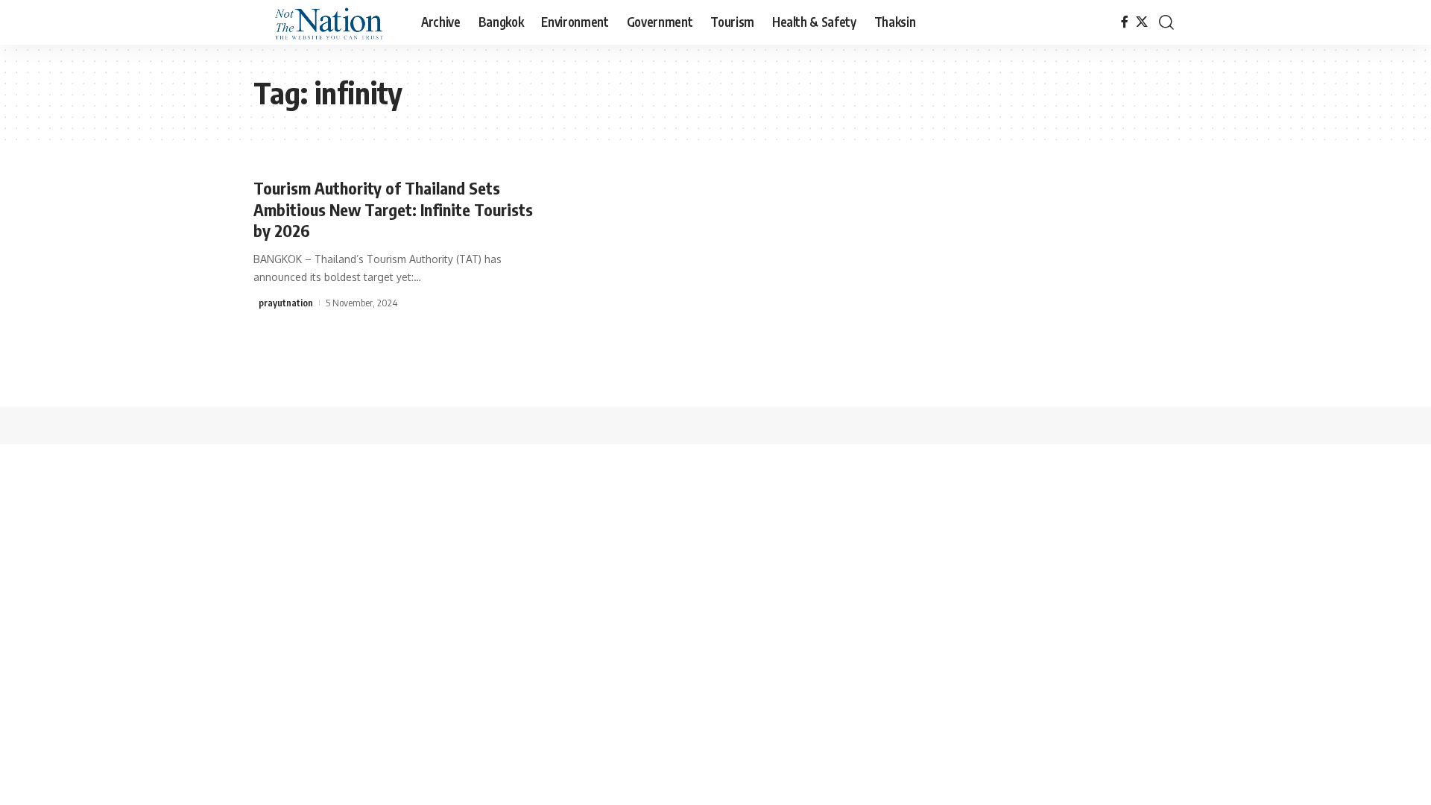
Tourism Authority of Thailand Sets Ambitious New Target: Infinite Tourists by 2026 (393, 209)
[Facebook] (1124, 22)
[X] (1142, 22)
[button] (1166, 22)
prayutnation (286, 303)
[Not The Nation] (325, 22)
